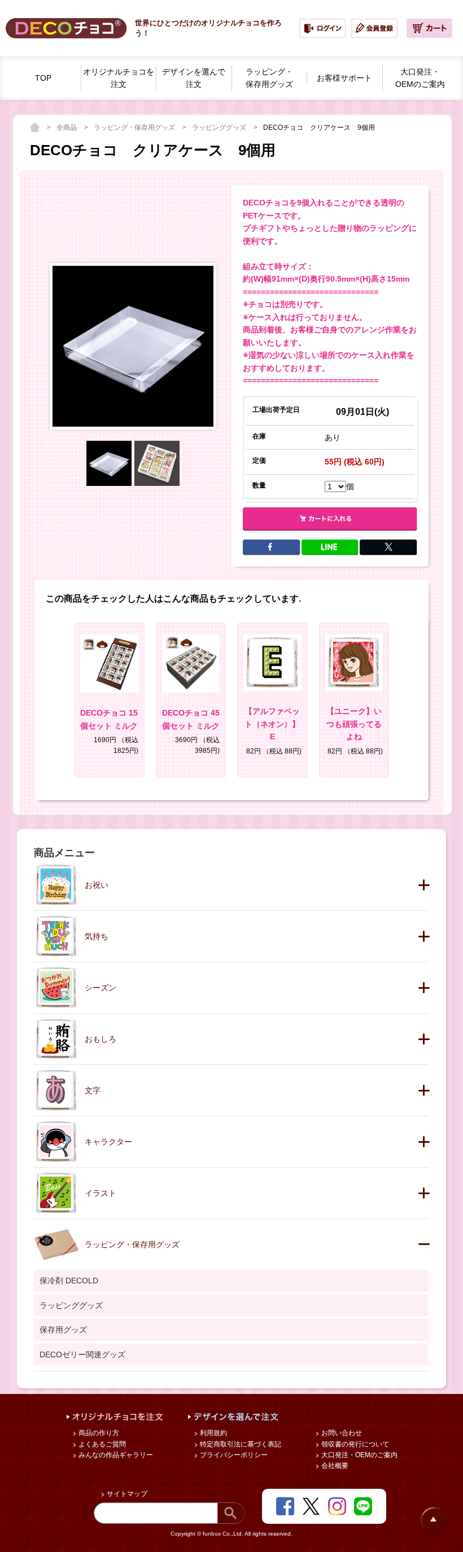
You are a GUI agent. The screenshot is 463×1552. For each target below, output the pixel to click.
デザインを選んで (193, 78)
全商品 (67, 127)
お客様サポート (344, 77)
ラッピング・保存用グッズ (135, 127)
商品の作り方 (98, 1433)
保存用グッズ (63, 1329)
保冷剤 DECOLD (69, 1280)
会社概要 (334, 1466)
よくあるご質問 (101, 1444)
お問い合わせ (341, 1433)
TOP (43, 77)
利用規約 (212, 1433)
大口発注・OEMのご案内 (359, 1455)
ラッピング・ (269, 78)
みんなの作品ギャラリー (115, 1455)
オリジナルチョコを (118, 78)
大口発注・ (420, 78)
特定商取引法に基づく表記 (239, 1444)
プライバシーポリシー (233, 1455)
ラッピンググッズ (220, 127)
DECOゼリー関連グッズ (82, 1354)
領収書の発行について (354, 1444)
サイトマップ (126, 1494)
